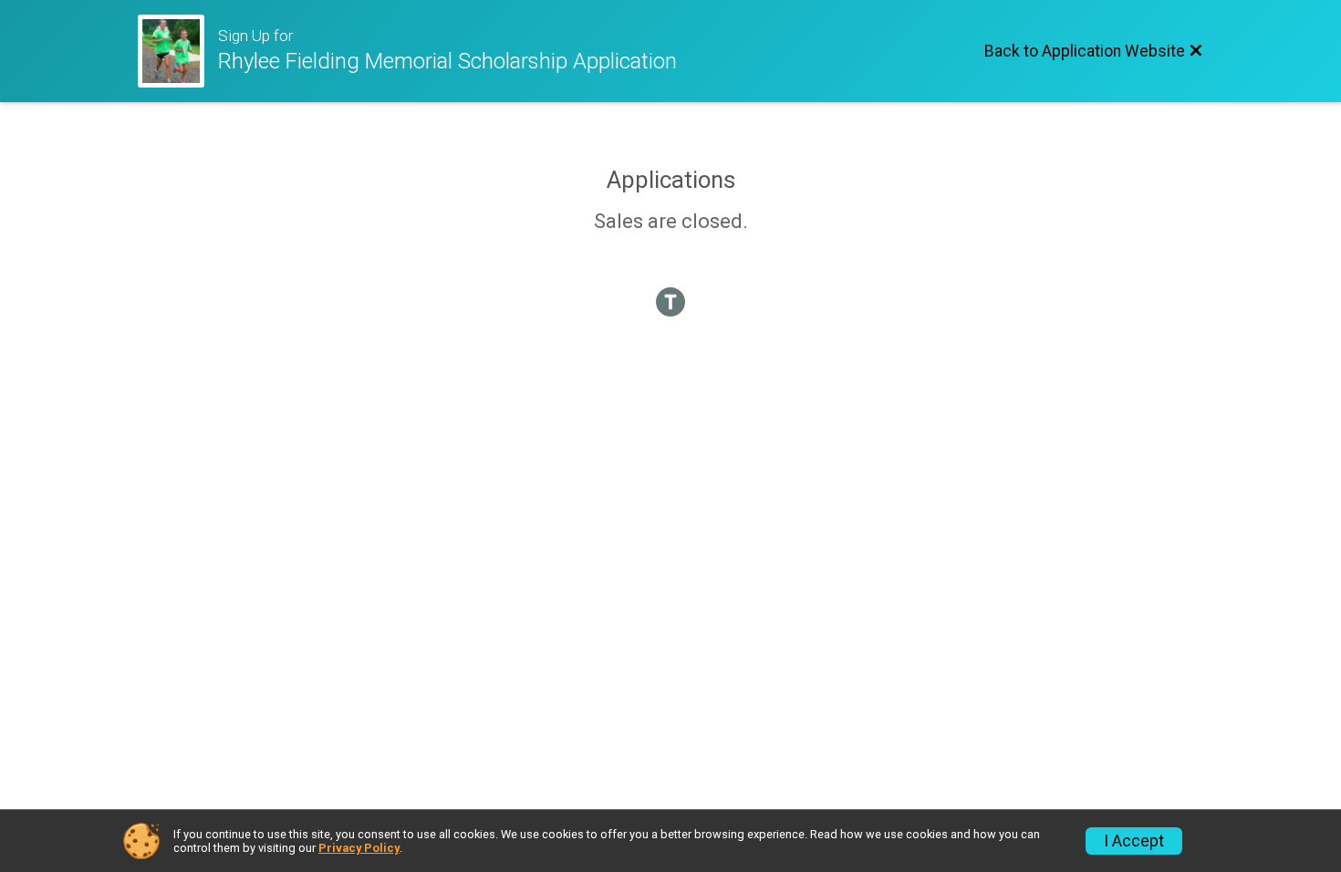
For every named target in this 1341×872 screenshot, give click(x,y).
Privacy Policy (359, 848)
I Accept (1134, 841)
